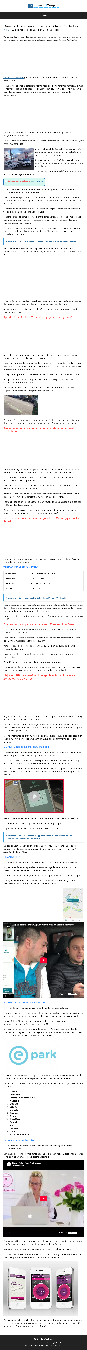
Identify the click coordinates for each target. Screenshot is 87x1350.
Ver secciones (37, 181)
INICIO (6, 29)
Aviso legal (28, 1345)
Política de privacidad (41, 1345)
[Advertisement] (43, 59)
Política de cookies (56, 1345)
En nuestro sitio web (13, 77)
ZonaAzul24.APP (47, 1339)
